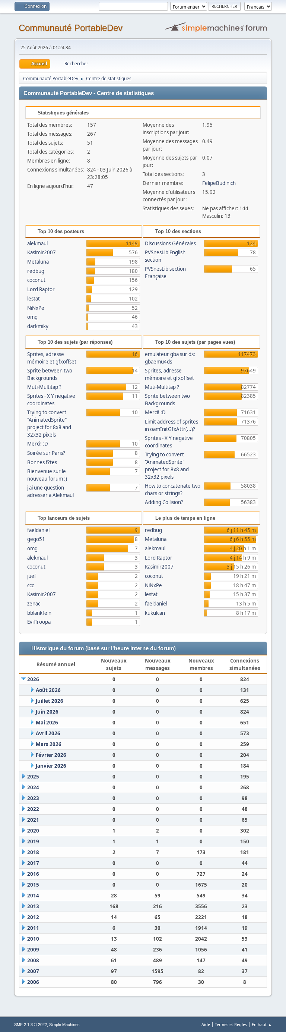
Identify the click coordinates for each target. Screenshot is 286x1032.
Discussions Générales (170, 243)
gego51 (36, 539)
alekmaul (37, 243)
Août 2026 (48, 690)
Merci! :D (37, 443)
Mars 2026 (48, 744)
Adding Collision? (164, 502)
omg (32, 317)
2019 (33, 841)
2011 (33, 928)
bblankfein (39, 613)
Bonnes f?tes (42, 462)
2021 (33, 820)
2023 (33, 798)
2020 (33, 830)
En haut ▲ (262, 1024)
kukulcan (155, 613)
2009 (33, 949)
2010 (33, 938)
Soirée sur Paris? (46, 453)
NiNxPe (35, 308)
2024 (33, 787)
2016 (33, 874)
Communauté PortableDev (71, 28)
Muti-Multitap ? (44, 387)
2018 (33, 852)
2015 (33, 884)
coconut (36, 280)
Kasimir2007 (41, 252)
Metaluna (38, 261)
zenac (33, 603)
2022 (33, 809)
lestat (33, 298)
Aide (205, 1024)
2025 (33, 776)
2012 (33, 917)
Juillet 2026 (49, 701)
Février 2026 (51, 755)
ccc (30, 585)
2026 (33, 679)
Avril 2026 (48, 733)
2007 (33, 971)
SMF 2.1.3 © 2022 (30, 1024)
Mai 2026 (47, 722)
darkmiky (37, 326)
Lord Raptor (41, 289)
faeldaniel (38, 530)
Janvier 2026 (51, 765)
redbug (35, 271)
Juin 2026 (47, 711)
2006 (33, 982)
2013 (33, 906)
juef (31, 576)
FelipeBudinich (219, 183)
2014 (33, 895)
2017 (33, 863)
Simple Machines (64, 1024)
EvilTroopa (39, 622)
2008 (33, 960)
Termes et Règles (231, 1024)
